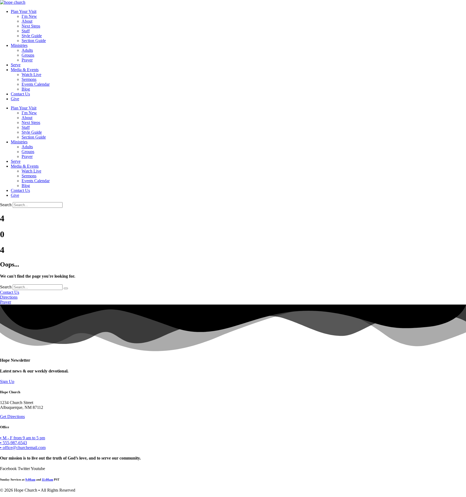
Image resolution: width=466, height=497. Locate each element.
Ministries (19, 45)
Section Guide (34, 40)
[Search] (66, 288)
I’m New (29, 16)
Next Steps (31, 26)
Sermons (29, 79)
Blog (26, 89)
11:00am (47, 479)
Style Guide (32, 35)
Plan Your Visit (23, 11)
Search (6, 204)
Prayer (27, 60)
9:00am (30, 479)
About (27, 21)
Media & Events (25, 69)
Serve (15, 65)
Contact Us (20, 94)
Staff (26, 31)
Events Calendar (36, 84)
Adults (27, 50)
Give (15, 98)
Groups (28, 55)
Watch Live (31, 74)
